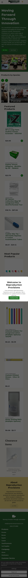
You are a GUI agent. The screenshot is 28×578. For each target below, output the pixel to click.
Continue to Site (14, 297)
